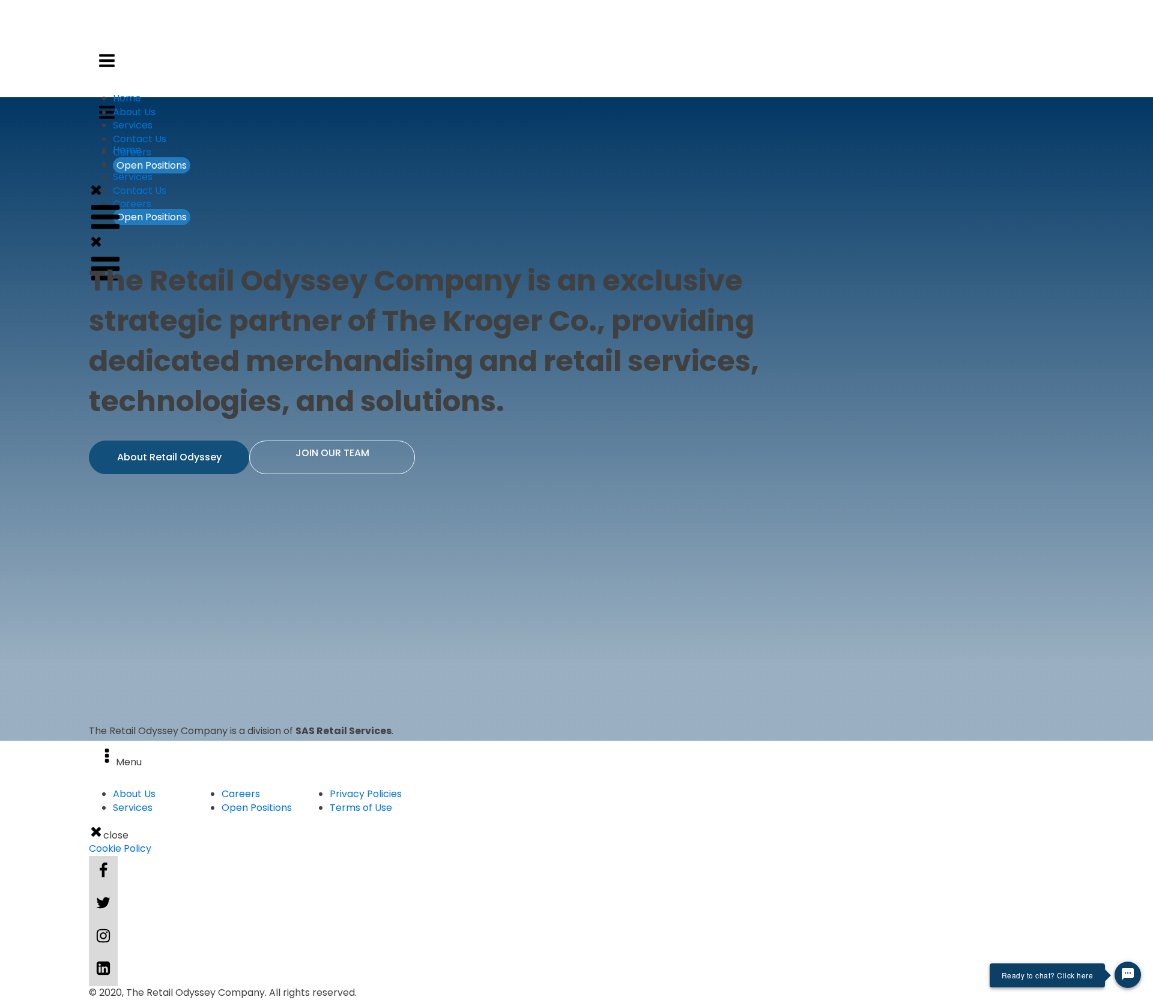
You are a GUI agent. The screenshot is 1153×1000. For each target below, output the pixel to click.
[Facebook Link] (103, 872)
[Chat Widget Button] (1128, 975)
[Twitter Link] (103, 904)
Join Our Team (332, 453)
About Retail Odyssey (169, 457)
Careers (132, 204)
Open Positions (152, 217)
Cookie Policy (120, 848)
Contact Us (139, 190)
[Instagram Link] (103, 937)
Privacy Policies (366, 794)
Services (133, 177)
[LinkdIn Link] (103, 970)
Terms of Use (361, 808)
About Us (134, 112)
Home (127, 98)
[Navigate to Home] (521, 47)
